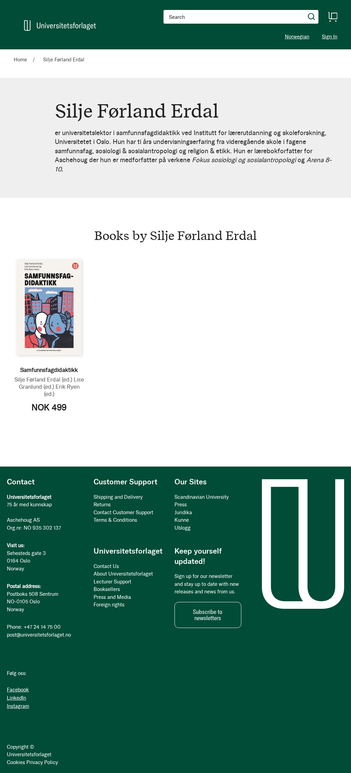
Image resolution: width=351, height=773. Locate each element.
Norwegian (297, 37)
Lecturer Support (112, 582)
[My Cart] (332, 17)
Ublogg (182, 528)
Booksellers (107, 589)
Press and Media (112, 597)
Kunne (181, 520)
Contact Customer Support (123, 512)
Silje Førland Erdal (43, 379)
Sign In (329, 36)
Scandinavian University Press (201, 501)
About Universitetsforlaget (123, 574)
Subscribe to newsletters (207, 615)
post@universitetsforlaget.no (39, 635)
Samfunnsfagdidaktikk (49, 369)
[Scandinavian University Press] (60, 25)
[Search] (311, 17)
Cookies (16, 762)
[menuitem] (23, 52)
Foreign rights (109, 605)
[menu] (94, 52)
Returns (102, 505)
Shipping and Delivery (118, 497)
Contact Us (106, 566)
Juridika (183, 512)
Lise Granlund (51, 383)
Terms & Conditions (115, 520)
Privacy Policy (42, 762)
